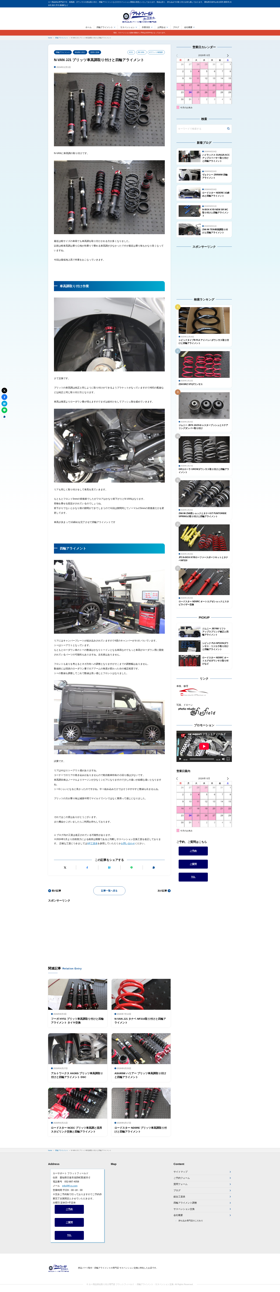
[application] (204, 746)
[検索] (228, 129)
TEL (193, 877)
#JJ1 (131, 52)
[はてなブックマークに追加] (109, 867)
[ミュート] (223, 759)
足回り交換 (94, 52)
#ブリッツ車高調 (156, 52)
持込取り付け (80, 52)
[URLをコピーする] (154, 867)
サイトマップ (181, 1171)
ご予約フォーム (182, 1178)
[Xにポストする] (65, 867)
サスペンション (127, 27)
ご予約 (193, 851)
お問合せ (162, 27)
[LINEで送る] (132, 867)
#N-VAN (141, 52)
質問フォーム (181, 1184)
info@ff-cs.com (69, 1186)
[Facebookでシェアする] (87, 867)
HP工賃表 (92, 843)
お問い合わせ (128, 843)
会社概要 (188, 27)
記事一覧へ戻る (109, 890)
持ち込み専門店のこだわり (190, 1220)
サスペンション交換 (184, 1209)
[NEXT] (229, 55)
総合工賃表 (179, 1196)
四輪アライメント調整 (185, 1203)
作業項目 (146, 27)
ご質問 (193, 864)
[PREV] (179, 55)
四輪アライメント (105, 27)
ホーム (88, 27)
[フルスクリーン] (228, 759)
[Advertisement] (109, 930)
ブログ (176, 27)
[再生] (180, 759)
